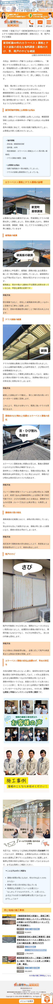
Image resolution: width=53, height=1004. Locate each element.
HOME (5, 31)
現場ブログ (15, 31)
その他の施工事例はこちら (40, 975)
